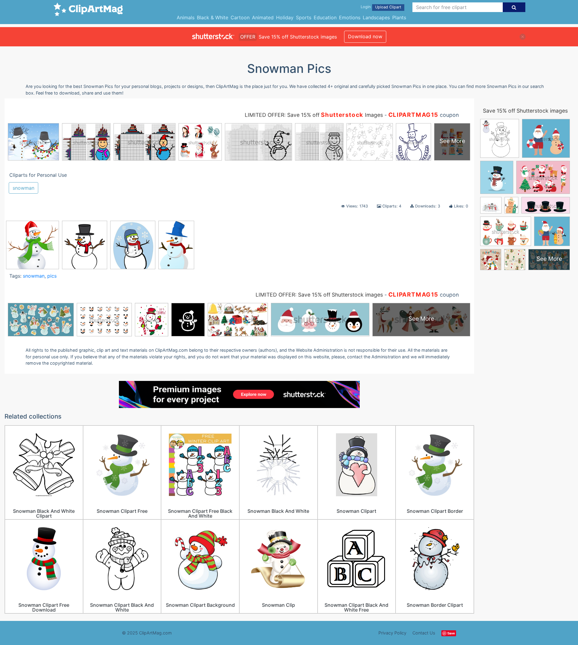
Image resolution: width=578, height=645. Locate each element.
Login (366, 7)
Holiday (285, 17)
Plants (399, 17)
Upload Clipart (388, 7)
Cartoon (240, 17)
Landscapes (376, 17)
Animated (263, 17)
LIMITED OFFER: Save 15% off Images (314, 115)
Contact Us (423, 632)
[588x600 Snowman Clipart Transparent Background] (32, 248)
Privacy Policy (392, 632)
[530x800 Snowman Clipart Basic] (176, 247)
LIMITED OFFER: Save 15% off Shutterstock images (319, 294)
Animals (185, 17)
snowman (23, 188)
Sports (303, 17)
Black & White (212, 17)
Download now (365, 36)
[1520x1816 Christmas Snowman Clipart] (84, 247)
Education (325, 17)
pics (52, 276)
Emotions (349, 17)
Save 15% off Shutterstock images (525, 111)
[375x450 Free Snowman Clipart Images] (132, 248)
